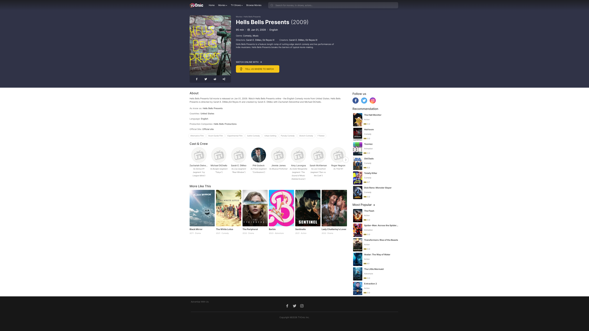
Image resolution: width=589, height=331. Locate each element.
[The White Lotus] (228, 208)
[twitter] (364, 102)
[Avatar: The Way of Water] (357, 259)
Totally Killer (370, 173)
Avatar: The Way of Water (377, 254)
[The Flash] (357, 215)
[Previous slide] (191, 160)
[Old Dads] (357, 163)
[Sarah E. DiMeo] (238, 155)
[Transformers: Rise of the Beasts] (357, 244)
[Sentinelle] (307, 208)
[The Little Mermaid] (357, 274)
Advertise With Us (200, 301)
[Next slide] (345, 160)
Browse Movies (253, 5)
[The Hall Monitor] (357, 119)
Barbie (272, 229)
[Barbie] (281, 208)
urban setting (270, 136)
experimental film (235, 136)
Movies (221, 5)
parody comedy (288, 136)
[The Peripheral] (255, 208)
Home (212, 5)
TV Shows (236, 5)
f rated (321, 136)
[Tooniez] (357, 149)
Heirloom (369, 129)
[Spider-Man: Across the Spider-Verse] (357, 230)
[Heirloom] (357, 134)
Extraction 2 (370, 283)
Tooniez (368, 144)
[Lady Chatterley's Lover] (334, 208)
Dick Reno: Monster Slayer (378, 187)
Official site (208, 129)
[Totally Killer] (357, 178)
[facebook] (355, 102)
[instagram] (373, 102)
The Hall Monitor (372, 115)
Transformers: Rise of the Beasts (381, 240)
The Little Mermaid (374, 269)
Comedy (247, 35)
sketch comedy (306, 136)
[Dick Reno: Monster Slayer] (357, 192)
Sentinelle (300, 229)
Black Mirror (196, 229)
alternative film (197, 136)
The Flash (369, 210)
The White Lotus (224, 229)
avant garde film (215, 136)
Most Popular (362, 205)
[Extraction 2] (357, 288)
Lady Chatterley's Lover (334, 229)
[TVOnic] (196, 5)
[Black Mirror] (202, 208)
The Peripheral (250, 229)
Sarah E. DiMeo (253, 40)
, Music (255, 35)
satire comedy (253, 136)
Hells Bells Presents (252, 16)
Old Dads (369, 158)
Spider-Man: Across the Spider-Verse (381, 225)
